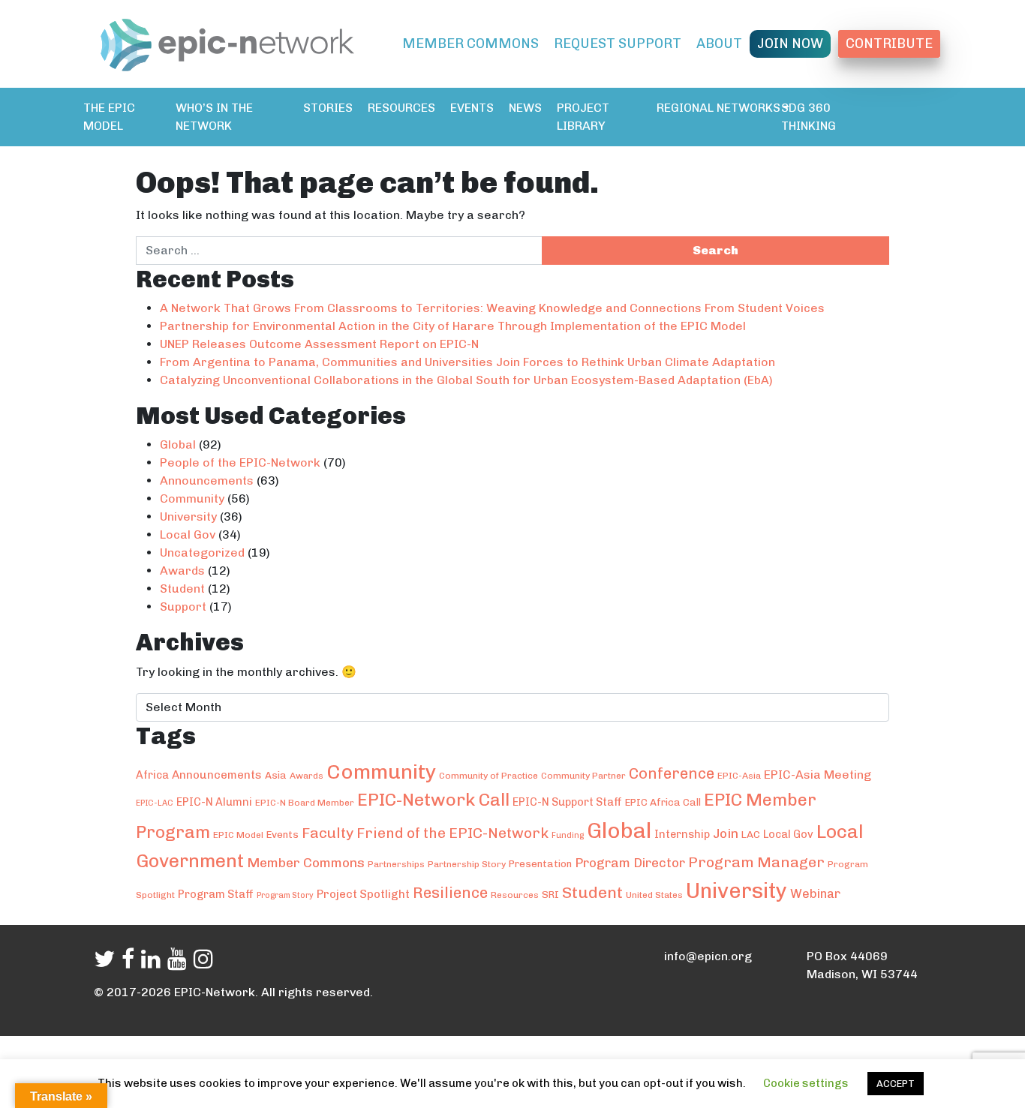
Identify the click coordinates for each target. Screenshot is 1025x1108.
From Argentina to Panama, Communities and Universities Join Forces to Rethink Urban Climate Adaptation (467, 362)
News (525, 108)
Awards (182, 570)
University (188, 516)
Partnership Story (467, 864)
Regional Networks (718, 108)
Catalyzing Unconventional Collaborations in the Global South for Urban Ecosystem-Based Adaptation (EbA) (466, 380)
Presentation (540, 863)
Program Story (285, 895)
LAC (750, 834)
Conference (671, 773)
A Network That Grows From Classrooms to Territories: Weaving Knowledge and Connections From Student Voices (492, 308)
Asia (276, 775)
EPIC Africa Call (663, 802)
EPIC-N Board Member (304, 802)
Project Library (583, 117)
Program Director (630, 862)
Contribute (889, 43)
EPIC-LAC (154, 803)
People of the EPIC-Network (240, 462)
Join (725, 833)
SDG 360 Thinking (808, 117)
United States (654, 895)
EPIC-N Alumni (214, 802)
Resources (401, 108)
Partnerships (396, 864)
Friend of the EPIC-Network (452, 833)
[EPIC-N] (227, 42)
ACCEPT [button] (895, 1083)
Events (472, 108)
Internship (682, 834)
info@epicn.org (708, 956)
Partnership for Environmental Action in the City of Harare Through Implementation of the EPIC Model (453, 326)
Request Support (617, 43)
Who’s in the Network (214, 117)
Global (178, 444)
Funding (568, 835)
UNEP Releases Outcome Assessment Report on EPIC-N (319, 344)
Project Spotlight (363, 894)
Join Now (790, 43)
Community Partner (583, 775)
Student (182, 588)
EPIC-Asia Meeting (817, 774)
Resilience (450, 893)
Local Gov (187, 534)
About (719, 43)
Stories (328, 108)
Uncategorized (202, 552)
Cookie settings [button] (806, 1083)
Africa (152, 775)
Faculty (327, 833)
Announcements (207, 480)
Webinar (815, 893)
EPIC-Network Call (433, 799)
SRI (550, 894)
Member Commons (470, 43)
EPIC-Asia (739, 775)
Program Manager (756, 862)
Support (183, 606)
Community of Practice (488, 775)
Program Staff (216, 894)
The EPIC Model (109, 117)
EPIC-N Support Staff (567, 802)
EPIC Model (238, 835)
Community (192, 498)
